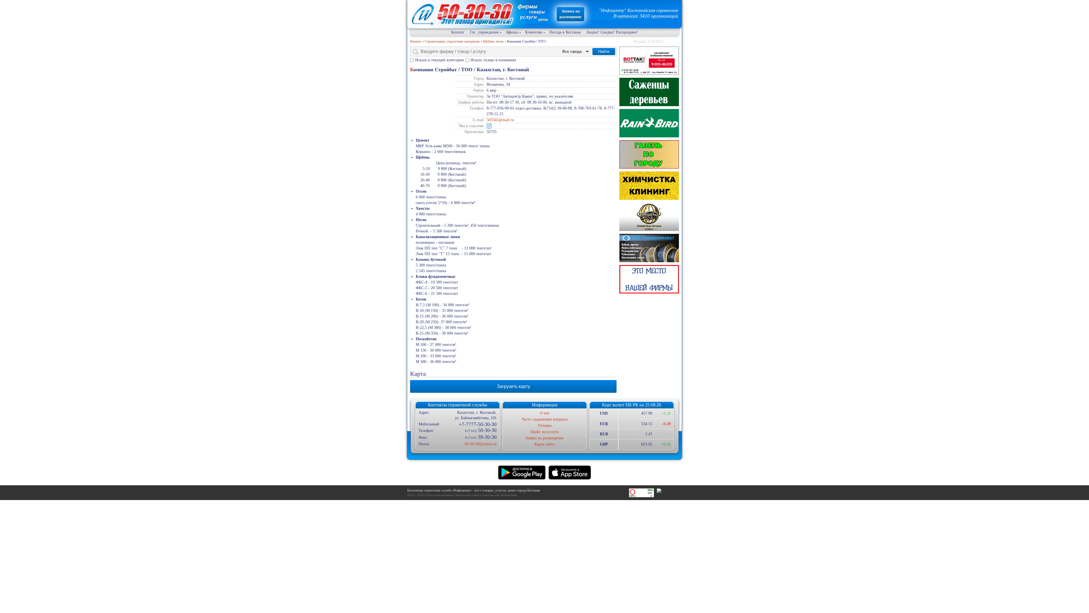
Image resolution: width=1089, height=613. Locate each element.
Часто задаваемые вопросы (544, 419)
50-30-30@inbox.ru (480, 444)
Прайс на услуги (544, 432)
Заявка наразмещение (570, 14)
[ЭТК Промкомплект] (649, 248)
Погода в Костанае (565, 32)
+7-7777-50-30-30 (477, 424)
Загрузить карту (513, 386)
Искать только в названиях (493, 60)
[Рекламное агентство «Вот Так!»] (649, 61)
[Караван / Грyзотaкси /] (649, 154)
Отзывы (544, 425)
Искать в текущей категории (439, 60)
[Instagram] (489, 126)
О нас (544, 413)
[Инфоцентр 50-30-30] (649, 279)
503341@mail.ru (500, 120)
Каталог (458, 32)
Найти (603, 51)
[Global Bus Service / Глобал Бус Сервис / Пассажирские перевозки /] (649, 217)
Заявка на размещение (544, 438)
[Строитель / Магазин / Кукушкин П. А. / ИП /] (649, 123)
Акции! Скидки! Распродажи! (612, 32)
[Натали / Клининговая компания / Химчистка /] (649, 185)
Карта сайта (544, 444)
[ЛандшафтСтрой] (649, 92)
